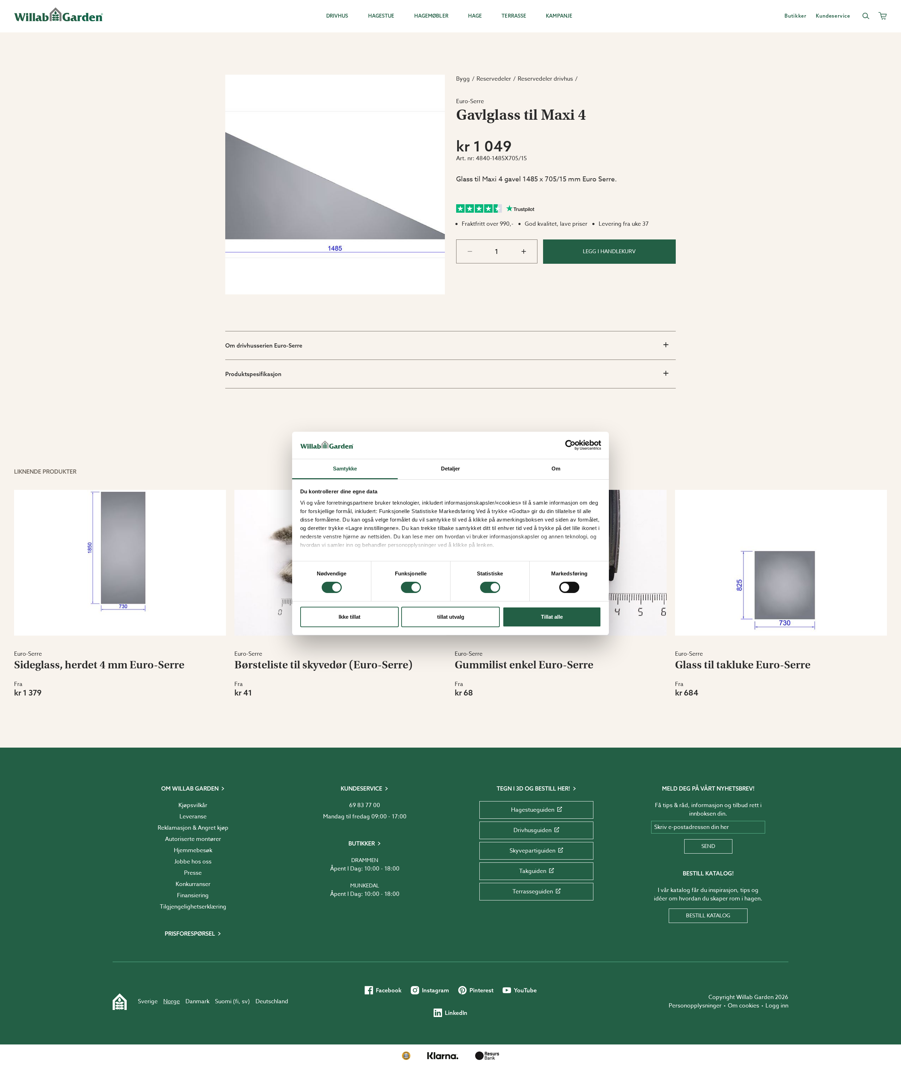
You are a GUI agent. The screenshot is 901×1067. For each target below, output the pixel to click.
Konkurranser (193, 884)
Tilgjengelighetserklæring (193, 907)
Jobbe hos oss (193, 861)
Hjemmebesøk (193, 850)
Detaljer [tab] (450, 469)
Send (708, 846)
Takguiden (532, 871)
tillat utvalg (450, 617)
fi (237, 1001)
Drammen (364, 860)
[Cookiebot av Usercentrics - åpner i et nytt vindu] (570, 445)
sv (245, 1001)
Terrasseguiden (532, 891)
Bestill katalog (708, 915)
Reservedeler (494, 79)
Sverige (148, 1001)
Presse (193, 873)
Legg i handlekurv (609, 251)
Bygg (463, 79)
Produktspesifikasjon (253, 373)
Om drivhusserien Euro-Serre (263, 345)
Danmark (197, 1001)
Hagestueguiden (532, 810)
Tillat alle (552, 617)
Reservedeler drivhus (545, 79)
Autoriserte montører (193, 839)
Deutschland (272, 1001)
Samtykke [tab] (345, 469)
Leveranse (193, 816)
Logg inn (776, 1006)
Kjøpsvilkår (192, 805)
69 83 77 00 (364, 805)
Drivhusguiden (532, 830)
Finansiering (193, 895)
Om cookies (743, 1006)
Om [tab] (556, 469)
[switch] (411, 587)
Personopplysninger (695, 1006)
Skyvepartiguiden (532, 851)
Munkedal (364, 886)
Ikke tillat (349, 617)
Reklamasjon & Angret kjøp (193, 828)
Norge (171, 1001)
